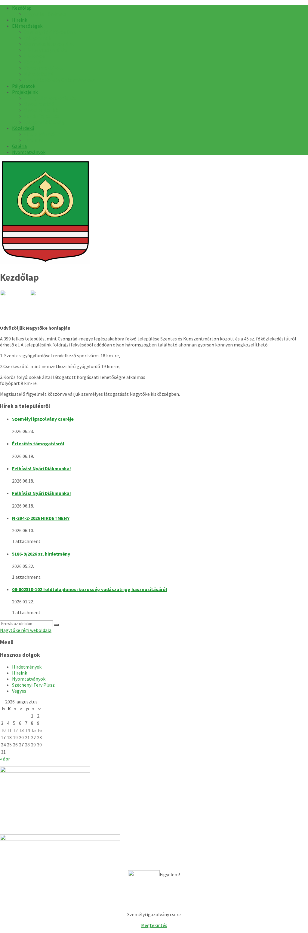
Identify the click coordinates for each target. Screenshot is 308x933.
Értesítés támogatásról (38, 444)
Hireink (19, 673)
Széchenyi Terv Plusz (33, 685)
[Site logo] (45, 262)
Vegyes (19, 691)
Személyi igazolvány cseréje (43, 419)
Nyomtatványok (28, 679)
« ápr (5, 759)
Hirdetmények (27, 667)
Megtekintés (154, 925)
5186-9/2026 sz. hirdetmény (41, 554)
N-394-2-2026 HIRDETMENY (40, 518)
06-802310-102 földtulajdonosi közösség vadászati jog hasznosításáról (89, 589)
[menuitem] (22, 8)
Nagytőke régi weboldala (25, 630)
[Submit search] (56, 625)
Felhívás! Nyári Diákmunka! (41, 468)
